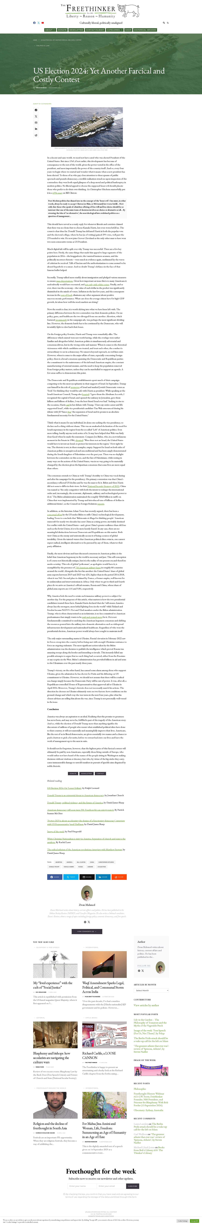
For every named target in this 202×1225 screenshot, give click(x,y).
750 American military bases (88, 567)
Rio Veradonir (41, 992)
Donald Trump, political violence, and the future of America (75, 802)
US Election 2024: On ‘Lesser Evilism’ (64, 788)
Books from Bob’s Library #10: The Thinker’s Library (149, 1150)
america (69, 862)
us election (102, 867)
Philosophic (140, 1088)
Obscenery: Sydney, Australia (148, 1110)
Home (35, 40)
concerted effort (54, 514)
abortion (59, 862)
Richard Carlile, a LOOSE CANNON (99, 1055)
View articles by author (146, 1005)
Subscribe (132, 1186)
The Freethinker (91, 1062)
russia (80, 867)
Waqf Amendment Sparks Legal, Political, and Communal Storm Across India (103, 987)
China (92, 862)
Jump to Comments (42, 104)
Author (141, 942)
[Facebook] (34, 23)
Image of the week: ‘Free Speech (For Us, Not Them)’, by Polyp (150, 1032)
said (68, 404)
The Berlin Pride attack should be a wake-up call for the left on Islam (151, 1039)
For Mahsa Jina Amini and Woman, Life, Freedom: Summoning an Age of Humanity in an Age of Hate (104, 1130)
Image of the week (55, 831)
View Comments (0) (85, 931)
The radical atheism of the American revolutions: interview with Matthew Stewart (84, 849)
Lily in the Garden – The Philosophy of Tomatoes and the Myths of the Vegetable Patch (150, 1022)
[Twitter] (38, 23)
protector (75, 387)
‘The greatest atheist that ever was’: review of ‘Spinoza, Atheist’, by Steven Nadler (151, 1048)
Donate (62, 30)
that (69, 411)
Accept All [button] (194, 1221)
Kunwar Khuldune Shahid (45, 1133)
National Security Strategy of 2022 (103, 486)
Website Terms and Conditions (101, 1216)
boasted (85, 394)
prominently (61, 319)
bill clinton (81, 862)
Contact (100, 773)
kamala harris (69, 867)
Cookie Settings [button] (182, 1221)
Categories (113, 30)
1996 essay (57, 192)
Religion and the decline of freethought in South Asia (50, 1125)
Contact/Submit (95, 30)
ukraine (90, 867)
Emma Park (40, 1067)
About (48, 30)
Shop (128, 30)
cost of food (66, 294)
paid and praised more (92, 617)
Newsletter (76, 30)
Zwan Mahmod (41, 88)
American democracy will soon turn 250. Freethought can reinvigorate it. (80, 809)
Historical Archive (145, 30)
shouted (79, 440)
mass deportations (64, 280)
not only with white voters (97, 284)
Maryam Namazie (91, 1142)
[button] (168, 23)
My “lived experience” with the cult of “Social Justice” (52, 985)
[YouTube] (42, 23)
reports (100, 503)
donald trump (54, 867)
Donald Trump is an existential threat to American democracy (75, 795)
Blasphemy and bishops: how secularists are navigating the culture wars (51, 1057)
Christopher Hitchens (106, 862)
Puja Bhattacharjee (92, 996)
